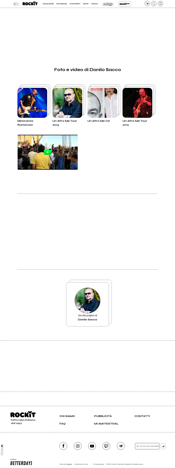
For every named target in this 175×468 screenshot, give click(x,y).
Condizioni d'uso (81, 464)
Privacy (2, 451)
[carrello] (147, 3)
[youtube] (92, 446)
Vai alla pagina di (87, 317)
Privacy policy (98, 464)
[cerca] (153, 3)
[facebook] (63, 446)
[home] (30, 4)
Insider (108, 4)
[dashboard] (160, 3)
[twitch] (106, 446)
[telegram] (121, 446)
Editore (12, 460)
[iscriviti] (163, 446)
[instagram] (78, 446)
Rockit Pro (124, 4)
